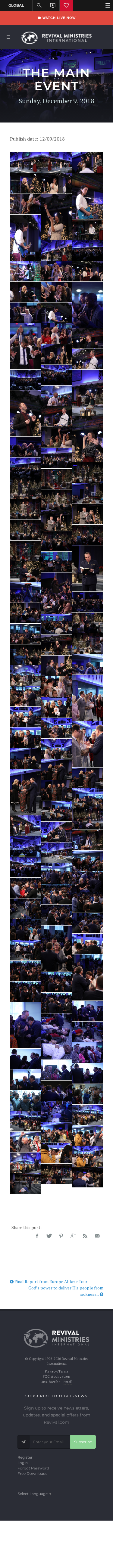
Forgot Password (33, 1468)
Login (22, 1462)
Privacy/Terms (56, 1371)
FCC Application (56, 1376)
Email (68, 1382)
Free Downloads (32, 1473)
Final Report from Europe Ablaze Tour (50, 1281)
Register (25, 1457)
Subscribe (83, 1442)
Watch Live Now (58, 18)
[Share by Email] (97, 1236)
